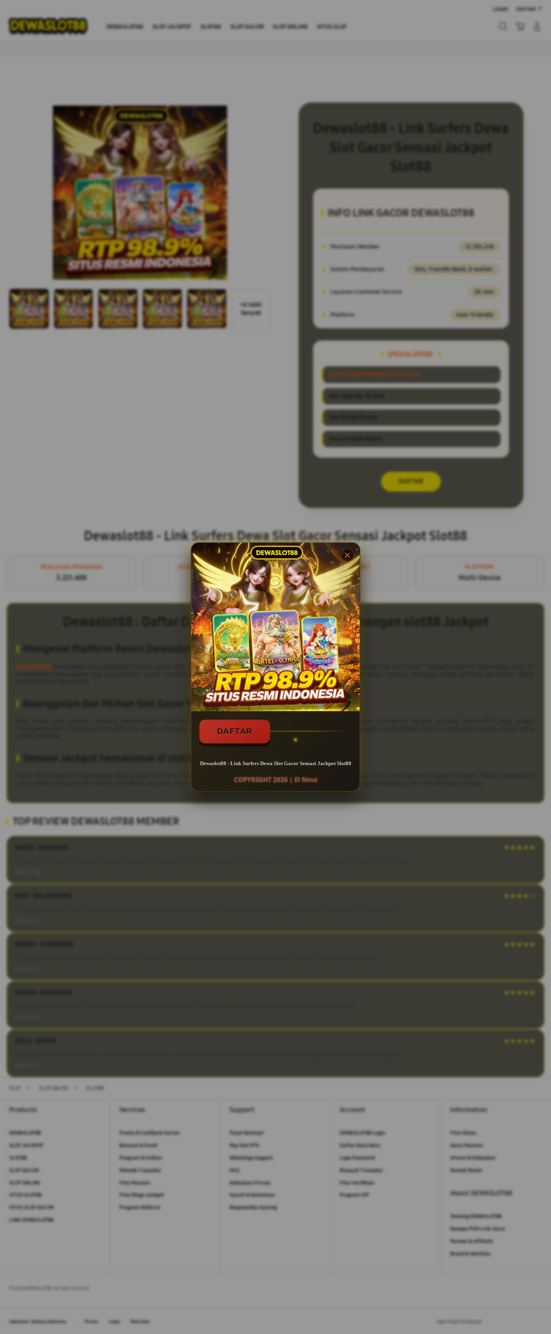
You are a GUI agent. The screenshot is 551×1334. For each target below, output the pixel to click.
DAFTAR (235, 731)
